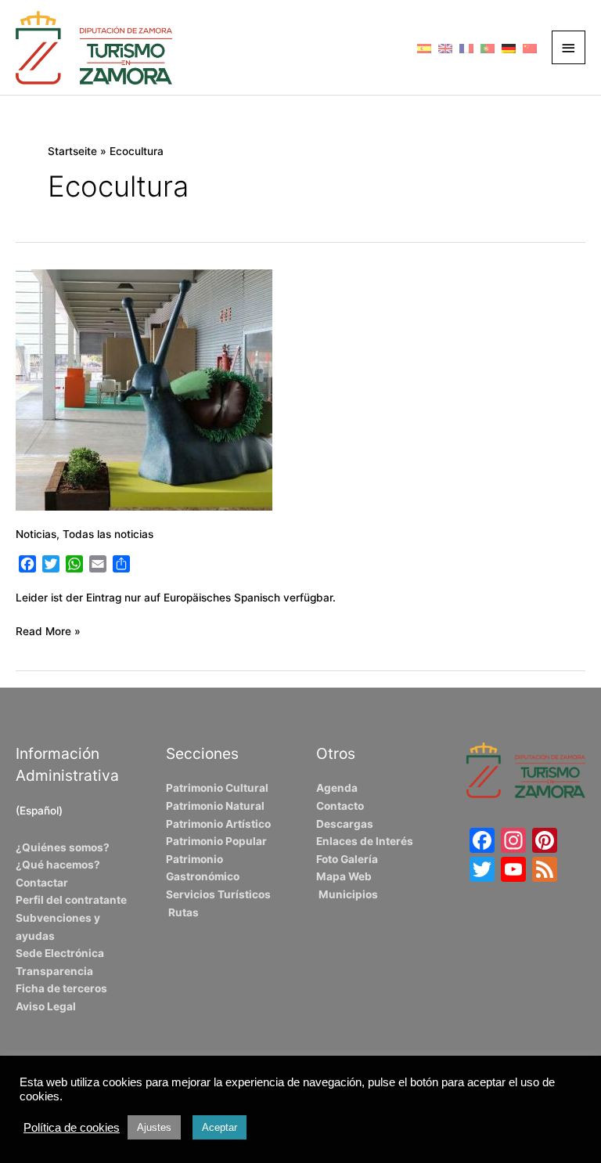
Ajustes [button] (154, 1127)
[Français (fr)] (466, 47)
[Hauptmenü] (569, 47)
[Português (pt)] (487, 47)
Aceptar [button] (219, 1127)
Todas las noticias (108, 534)
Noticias (36, 534)
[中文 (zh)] (530, 47)
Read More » (48, 630)
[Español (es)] (424, 47)
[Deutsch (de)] (509, 47)
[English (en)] (445, 47)
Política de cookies (71, 1127)
